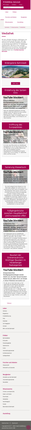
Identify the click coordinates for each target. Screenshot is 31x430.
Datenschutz (5, 423)
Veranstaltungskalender (8, 350)
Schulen (5, 326)
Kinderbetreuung (7, 316)
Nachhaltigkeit (6, 401)
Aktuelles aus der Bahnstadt (9, 377)
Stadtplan (14, 4)
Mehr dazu (15, 83)
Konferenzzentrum (7, 353)
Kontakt (7, 4)
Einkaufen (5, 340)
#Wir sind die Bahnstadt (8, 328)
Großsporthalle (6, 355)
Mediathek (22, 27)
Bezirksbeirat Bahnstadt (8, 406)
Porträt (4, 404)
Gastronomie (6, 345)
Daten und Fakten (7, 394)
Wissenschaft (6, 365)
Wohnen (5, 311)
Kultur (4, 348)
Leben (6, 12)
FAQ (4, 318)
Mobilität (5, 321)
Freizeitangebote (7, 343)
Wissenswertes (9, 22)
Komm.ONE (12, 428)
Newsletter (5, 382)
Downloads (5, 396)
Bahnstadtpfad (6, 338)
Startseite (7, 27)
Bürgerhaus (5, 313)
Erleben (15, 12)
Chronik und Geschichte (8, 391)
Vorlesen (9, 303)
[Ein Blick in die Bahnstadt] (15, 79)
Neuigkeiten (24, 17)
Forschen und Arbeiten (10, 17)
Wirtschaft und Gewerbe (9, 367)
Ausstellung (20, 22)
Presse (20, 4)
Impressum (15, 423)
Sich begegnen (6, 323)
